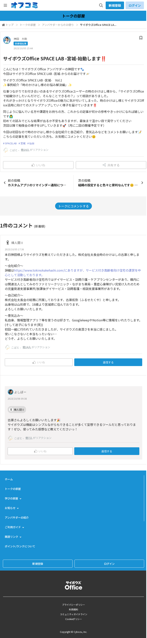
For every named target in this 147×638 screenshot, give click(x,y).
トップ (10, 25)
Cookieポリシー (73, 619)
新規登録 (115, 5)
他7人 (28, 438)
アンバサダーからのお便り (58, 25)
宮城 (22, 143)
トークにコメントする (73, 206)
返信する (108, 362)
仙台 (31, 143)
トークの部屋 (28, 25)
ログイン (135, 5)
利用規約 (73, 609)
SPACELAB (11, 143)
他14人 (25, 150)
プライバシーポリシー (73, 604)
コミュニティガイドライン (73, 614)
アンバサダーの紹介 (17, 517)
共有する (113, 165)
